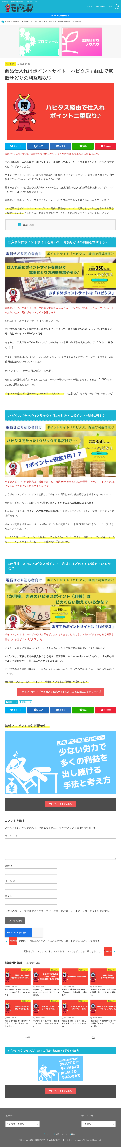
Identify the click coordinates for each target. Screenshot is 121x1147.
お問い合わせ (100, 6)
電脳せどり (10, 64)
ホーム (89, 6)
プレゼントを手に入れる (60, 804)
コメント (11, 836)
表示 (31, 225)
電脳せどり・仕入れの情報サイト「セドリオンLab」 (58, 1140)
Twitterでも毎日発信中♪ (60, 16)
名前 (9, 866)
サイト (8, 896)
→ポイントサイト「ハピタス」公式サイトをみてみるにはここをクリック (59, 691)
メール (10, 881)
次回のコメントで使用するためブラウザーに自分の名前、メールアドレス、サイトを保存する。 (59, 911)
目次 (110, 6)
